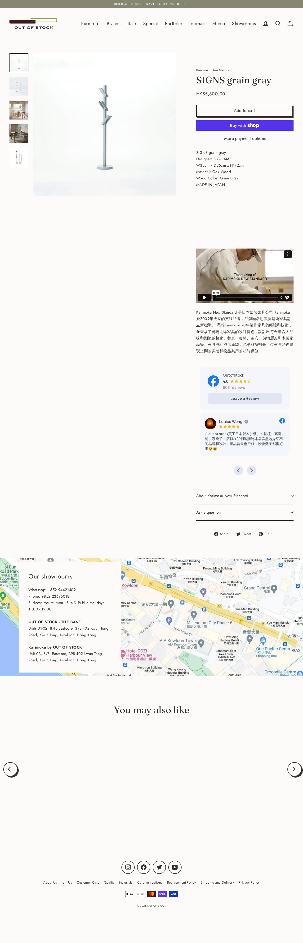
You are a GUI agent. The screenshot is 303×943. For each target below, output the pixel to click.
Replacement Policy (181, 882)
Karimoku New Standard (56, 816)
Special (150, 23)
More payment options (245, 138)
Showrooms (244, 23)
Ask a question (208, 512)
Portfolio (174, 23)
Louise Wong (230, 421)
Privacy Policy (249, 882)
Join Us (67, 882)
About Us (50, 882)
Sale (132, 23)
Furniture (90, 23)
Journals (197, 23)
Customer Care (88, 882)
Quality (109, 882)
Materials (126, 882)
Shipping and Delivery (217, 882)
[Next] (294, 769)
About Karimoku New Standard (222, 495)
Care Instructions (149, 882)
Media (218, 23)
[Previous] (10, 769)
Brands (113, 23)
